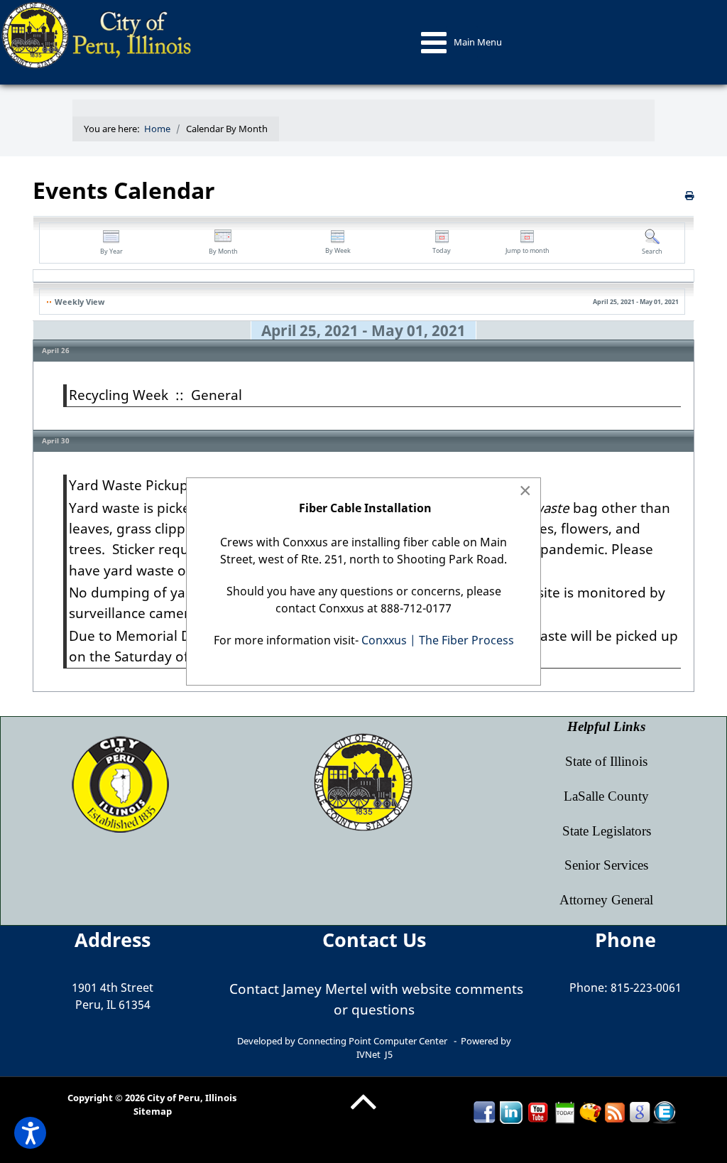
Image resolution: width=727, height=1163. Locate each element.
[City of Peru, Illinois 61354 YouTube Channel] (538, 1111)
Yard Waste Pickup (128, 485)
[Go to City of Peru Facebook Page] (484, 1111)
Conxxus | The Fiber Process (437, 640)
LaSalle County (606, 796)
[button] (30, 1133)
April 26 (56, 350)
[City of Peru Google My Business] (639, 1111)
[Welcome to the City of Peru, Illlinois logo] (98, 34)
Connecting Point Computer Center (372, 1040)
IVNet (368, 1054)
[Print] (689, 195)
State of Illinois (606, 761)
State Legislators (606, 830)
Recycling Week (118, 395)
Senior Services (606, 865)
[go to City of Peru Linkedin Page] (511, 1111)
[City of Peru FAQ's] (590, 1111)
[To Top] (363, 1112)
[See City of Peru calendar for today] (565, 1111)
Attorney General (606, 899)
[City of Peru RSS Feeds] (614, 1111)
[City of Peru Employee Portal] (664, 1111)
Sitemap (152, 1111)
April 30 (56, 440)
